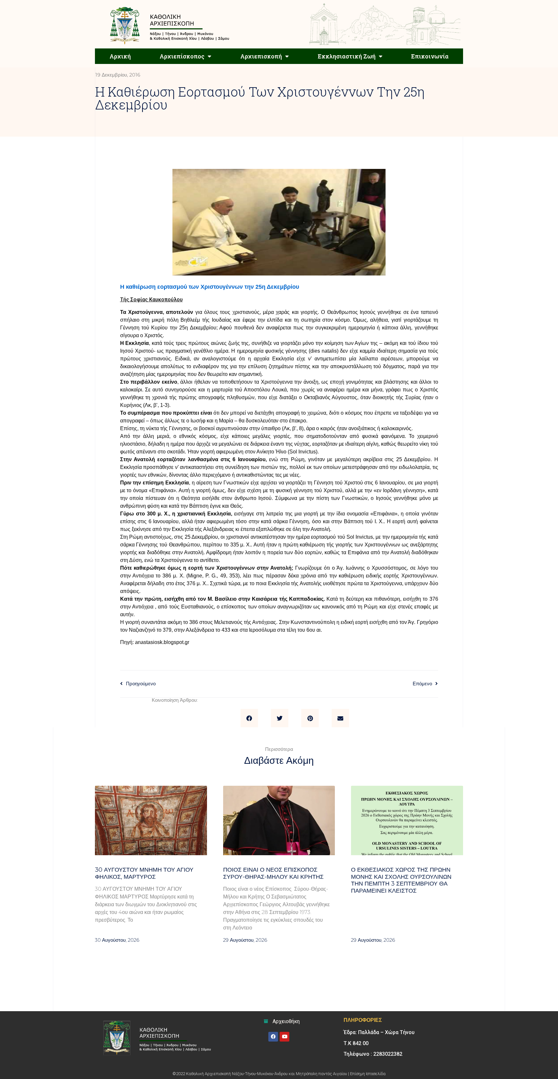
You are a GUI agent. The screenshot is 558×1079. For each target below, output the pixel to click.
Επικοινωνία (430, 56)
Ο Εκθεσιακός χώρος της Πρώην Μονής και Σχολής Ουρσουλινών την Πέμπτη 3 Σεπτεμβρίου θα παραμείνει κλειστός (401, 880)
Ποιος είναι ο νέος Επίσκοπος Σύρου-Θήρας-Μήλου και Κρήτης (275, 873)
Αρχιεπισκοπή (261, 56)
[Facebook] (273, 1037)
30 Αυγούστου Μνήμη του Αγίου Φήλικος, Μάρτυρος (144, 873)
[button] (249, 718)
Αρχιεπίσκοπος (182, 56)
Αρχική (120, 56)
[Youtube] (284, 1037)
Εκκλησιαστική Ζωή (347, 56)
